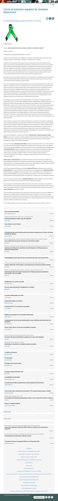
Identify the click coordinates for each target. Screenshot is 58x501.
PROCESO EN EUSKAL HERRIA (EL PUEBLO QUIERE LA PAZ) (29, 387)
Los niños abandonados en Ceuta (14, 295)
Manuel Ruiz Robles (8, 354)
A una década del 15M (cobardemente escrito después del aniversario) (24, 382)
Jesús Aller (7, 339)
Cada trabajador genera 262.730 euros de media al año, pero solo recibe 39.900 (26, 258)
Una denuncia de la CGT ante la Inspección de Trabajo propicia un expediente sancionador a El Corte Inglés (26, 272)
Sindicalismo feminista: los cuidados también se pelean (20, 344)
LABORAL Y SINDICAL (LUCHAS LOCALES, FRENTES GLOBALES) (29, 254)
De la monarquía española (12, 211)
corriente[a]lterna (29, 462)
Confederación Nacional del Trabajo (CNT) (29, 479)
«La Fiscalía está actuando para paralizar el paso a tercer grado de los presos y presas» (29, 398)
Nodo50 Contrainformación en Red (29, 457)
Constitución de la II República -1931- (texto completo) (29, 471)
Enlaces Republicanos (29, 468)
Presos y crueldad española (12, 403)
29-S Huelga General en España (29, 488)
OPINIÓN (29, 311)
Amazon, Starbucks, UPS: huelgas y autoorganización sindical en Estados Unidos (28, 265)
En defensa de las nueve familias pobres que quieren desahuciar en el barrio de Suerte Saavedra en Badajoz (29, 233)
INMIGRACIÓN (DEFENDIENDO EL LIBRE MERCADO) (29, 292)
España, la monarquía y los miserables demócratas (19, 314)
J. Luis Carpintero (8, 297)
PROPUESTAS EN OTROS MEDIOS (29, 415)
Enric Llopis (7, 242)
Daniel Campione (8, 226)
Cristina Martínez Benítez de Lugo (15, 21)
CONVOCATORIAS (29, 408)
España (39, 21)
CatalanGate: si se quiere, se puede (14, 281)
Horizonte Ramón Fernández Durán (29, 485)
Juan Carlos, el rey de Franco (13, 224)
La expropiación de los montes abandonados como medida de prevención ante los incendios (28, 321)
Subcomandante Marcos (9, 443)
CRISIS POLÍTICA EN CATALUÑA (29, 278)
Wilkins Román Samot (9, 303)
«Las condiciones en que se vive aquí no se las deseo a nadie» (22, 241)
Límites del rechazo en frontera (13, 301)
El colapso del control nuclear (13, 363)
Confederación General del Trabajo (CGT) (29, 477)
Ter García (6, 400)
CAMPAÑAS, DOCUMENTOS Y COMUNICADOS (29, 422)
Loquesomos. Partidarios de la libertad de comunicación (29, 459)
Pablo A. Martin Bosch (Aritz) (10, 213)
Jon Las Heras (7, 346)
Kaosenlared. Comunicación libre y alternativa (29, 454)
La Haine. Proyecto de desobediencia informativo (29, 451)
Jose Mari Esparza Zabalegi (10, 405)
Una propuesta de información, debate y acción (18, 436)
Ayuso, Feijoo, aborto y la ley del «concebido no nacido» (20, 327)
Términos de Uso (33, 495)
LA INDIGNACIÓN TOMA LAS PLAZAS (29, 368)
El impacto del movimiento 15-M (14, 371)
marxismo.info (29, 465)
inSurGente (29, 448)
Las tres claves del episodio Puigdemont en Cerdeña (19, 287)
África (34, 21)
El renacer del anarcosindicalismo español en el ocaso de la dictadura (24, 337)
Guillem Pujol (7, 289)
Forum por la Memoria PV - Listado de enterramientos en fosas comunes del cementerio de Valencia (29, 474)
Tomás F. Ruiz (7, 220)
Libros (29, 332)
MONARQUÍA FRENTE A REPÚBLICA (29, 208)
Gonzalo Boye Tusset (8, 283)
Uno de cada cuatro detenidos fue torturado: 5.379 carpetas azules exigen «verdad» (28, 391)
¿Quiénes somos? (39, 497)
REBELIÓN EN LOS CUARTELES (29, 349)
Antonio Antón (7, 373)
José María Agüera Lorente (10, 379)
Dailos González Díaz (8, 384)
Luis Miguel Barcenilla (9, 393)
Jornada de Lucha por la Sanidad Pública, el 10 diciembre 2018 (22, 441)
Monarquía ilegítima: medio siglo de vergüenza (18, 218)
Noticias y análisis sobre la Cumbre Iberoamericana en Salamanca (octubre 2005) (29, 491)
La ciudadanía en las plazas (12, 377)
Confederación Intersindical (29, 482)
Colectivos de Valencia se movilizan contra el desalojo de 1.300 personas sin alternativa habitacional (26, 248)
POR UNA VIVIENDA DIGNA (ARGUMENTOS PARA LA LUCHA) (29, 229)
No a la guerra (8, 358)
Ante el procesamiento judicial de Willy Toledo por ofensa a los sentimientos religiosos (26, 428)
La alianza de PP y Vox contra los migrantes (17, 306)
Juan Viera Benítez (8, 236)
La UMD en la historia (11, 352)
